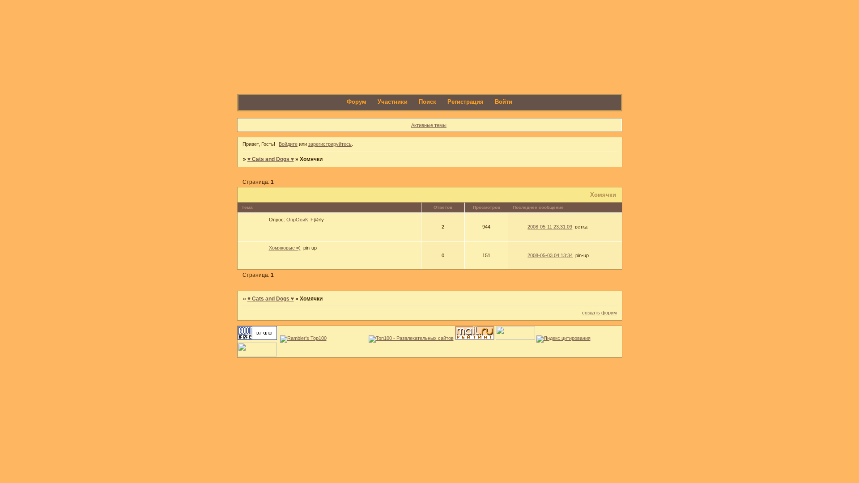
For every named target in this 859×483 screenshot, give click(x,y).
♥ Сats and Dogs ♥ (270, 159)
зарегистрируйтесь (330, 144)
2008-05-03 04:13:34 (550, 255)
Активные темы (429, 125)
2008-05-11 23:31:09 (549, 226)
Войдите (288, 144)
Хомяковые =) (285, 247)
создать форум (599, 312)
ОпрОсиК (297, 219)
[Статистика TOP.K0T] (515, 338)
